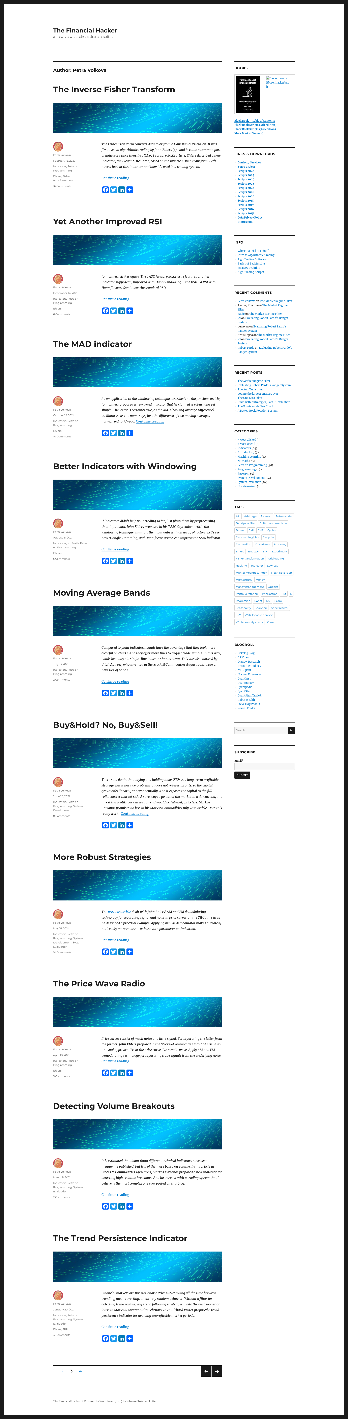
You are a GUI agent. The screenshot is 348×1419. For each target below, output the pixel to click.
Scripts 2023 (246, 183)
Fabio (241, 314)
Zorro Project (246, 166)
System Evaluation (249, 482)
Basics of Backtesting (251, 263)
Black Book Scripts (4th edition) (255, 125)
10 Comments (62, 436)
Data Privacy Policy (250, 217)
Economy (280, 544)
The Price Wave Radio (99, 983)
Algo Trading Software (252, 259)
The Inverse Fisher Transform (114, 89)
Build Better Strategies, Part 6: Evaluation (264, 402)
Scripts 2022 (246, 188)
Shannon (261, 608)
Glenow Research (249, 661)
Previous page (206, 1376)
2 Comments (61, 679)
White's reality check (249, 622)
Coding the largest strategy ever (258, 393)
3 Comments (61, 1076)
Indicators (59, 166)
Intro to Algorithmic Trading (256, 255)
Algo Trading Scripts (251, 272)
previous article (119, 912)
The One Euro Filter (250, 398)
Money (260, 579)
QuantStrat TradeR (249, 695)
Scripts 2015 (246, 213)
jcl (239, 318)
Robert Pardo (246, 347)
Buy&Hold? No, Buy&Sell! (105, 725)
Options (273, 586)
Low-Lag (273, 565)
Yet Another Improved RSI (107, 221)
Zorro (270, 622)
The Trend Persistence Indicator (120, 1238)
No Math (73, 543)
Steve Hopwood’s (249, 704)
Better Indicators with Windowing (125, 466)
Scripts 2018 (246, 200)
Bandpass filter (246, 523)
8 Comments (61, 816)
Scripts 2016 (246, 209)
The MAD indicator (92, 344)
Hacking (241, 565)
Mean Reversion (281, 572)
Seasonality (243, 608)
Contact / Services (249, 162)
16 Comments (62, 186)
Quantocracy (246, 683)
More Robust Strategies (102, 857)
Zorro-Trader (246, 708)
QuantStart (245, 691)
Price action (270, 593)
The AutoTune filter (250, 389)
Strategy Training (249, 268)
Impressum (245, 222)
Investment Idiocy (249, 666)
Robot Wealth (246, 700)
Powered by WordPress (99, 1401)
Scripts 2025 (246, 175)
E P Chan (243, 657)
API (238, 516)
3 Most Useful (246, 444)
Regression (243, 600)
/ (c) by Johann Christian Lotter (136, 1401)
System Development (251, 478)
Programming (247, 469)
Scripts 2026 (246, 171)
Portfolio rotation (247, 593)
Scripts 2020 (246, 196)
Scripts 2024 (246, 179)
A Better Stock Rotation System (258, 410)
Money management (250, 586)
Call (251, 530)
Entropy (253, 551)
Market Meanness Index (251, 572)
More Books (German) (248, 133)
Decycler (268, 537)
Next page (217, 1376)
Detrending (243, 544)
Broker (240, 530)
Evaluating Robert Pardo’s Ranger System (264, 385)
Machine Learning (249, 456)
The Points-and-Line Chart (255, 406)
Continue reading (115, 178)
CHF (260, 530)
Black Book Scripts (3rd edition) (255, 129)
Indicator (257, 565)
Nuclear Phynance (249, 674)
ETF (265, 551)
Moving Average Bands (101, 593)
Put (284, 593)
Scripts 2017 (246, 205)
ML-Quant (244, 670)
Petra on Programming (252, 465)
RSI (268, 600)
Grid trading (276, 558)
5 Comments (61, 558)
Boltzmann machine (273, 523)
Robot (258, 600)
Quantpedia (245, 687)
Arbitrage (250, 516)
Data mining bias (247, 537)
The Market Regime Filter (276, 301)
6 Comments (61, 314)
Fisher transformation (250, 558)
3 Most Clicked (247, 439)
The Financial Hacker (85, 30)
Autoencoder (284, 516)
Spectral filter (279, 608)
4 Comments (61, 1334)
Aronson (266, 516)
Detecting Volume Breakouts (114, 1106)
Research (244, 473)
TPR (65, 1329)
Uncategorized (247, 486)
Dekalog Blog (246, 653)
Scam (278, 600)
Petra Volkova (62, 155)
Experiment (279, 551)
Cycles (271, 530)
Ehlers (57, 176)
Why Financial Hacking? (253, 251)
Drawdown (262, 544)
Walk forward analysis (259, 615)
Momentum (244, 579)
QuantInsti (244, 678)
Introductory (246, 452)
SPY (238, 615)
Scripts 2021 (246, 192)
